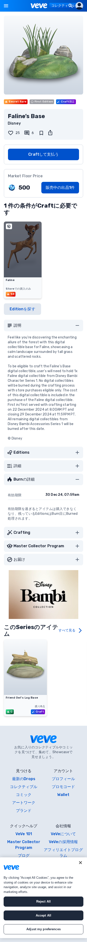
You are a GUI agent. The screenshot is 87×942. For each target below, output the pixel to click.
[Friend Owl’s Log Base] (25, 693)
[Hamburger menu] (6, 6)
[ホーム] (39, 5)
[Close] (80, 862)
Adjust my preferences (43, 929)
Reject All (43, 901)
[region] (43, 897)
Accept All (43, 915)
